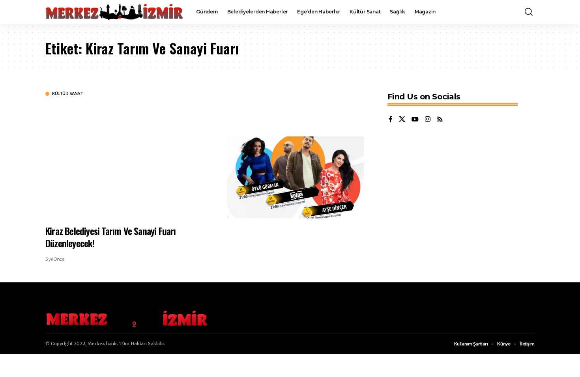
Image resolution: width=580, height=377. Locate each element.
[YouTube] (415, 119)
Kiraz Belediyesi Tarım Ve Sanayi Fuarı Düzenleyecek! (110, 237)
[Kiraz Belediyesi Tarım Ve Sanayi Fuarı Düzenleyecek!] (295, 177)
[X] (402, 119)
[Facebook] (390, 119)
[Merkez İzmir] (114, 12)
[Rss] (440, 119)
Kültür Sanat (67, 94)
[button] (529, 12)
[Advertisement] (130, 160)
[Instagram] (428, 119)
